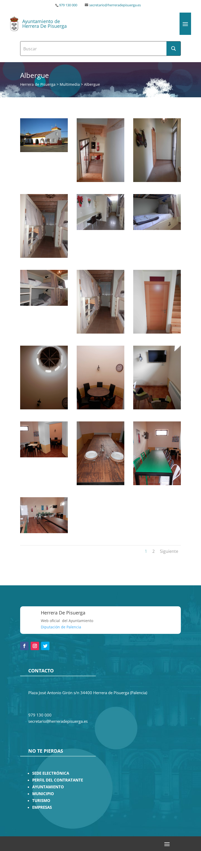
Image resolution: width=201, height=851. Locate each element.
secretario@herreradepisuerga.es (115, 5)
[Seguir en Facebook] (24, 646)
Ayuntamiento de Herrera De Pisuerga (44, 23)
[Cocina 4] (100, 483)
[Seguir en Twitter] (45, 646)
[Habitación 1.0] (157, 332)
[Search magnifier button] (173, 48)
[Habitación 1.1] (100, 332)
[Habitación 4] (100, 228)
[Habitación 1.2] (44, 304)
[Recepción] (100, 180)
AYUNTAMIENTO (48, 787)
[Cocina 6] (157, 407)
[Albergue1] (44, 150)
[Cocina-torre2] (100, 407)
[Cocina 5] (157, 483)
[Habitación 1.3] (157, 228)
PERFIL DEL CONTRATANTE (57, 780)
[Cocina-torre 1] (44, 407)
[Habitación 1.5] (44, 256)
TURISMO (41, 800)
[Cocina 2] (44, 531)
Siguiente (169, 551)
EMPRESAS (42, 807)
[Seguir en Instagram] (35, 646)
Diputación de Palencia (61, 626)
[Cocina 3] (44, 455)
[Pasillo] (157, 180)
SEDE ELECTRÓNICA (50, 773)
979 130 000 (68, 5)
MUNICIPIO (43, 793)
